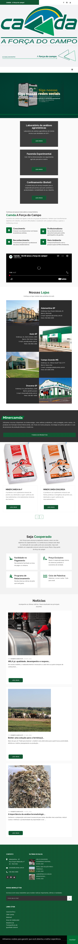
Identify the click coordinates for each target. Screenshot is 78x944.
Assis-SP (33, 334)
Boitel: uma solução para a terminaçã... (26, 738)
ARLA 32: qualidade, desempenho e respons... (29, 661)
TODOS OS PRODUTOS (39, 435)
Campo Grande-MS (49, 360)
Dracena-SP (31, 386)
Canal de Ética (10, 912)
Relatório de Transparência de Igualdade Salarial (12, 925)
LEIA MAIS (39, 141)
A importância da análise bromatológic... (26, 814)
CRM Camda (10, 914)
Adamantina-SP (48, 308)
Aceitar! (72, 940)
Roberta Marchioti (17, 659)
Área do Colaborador (12, 920)
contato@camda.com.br (16, 868)
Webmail (9, 917)
